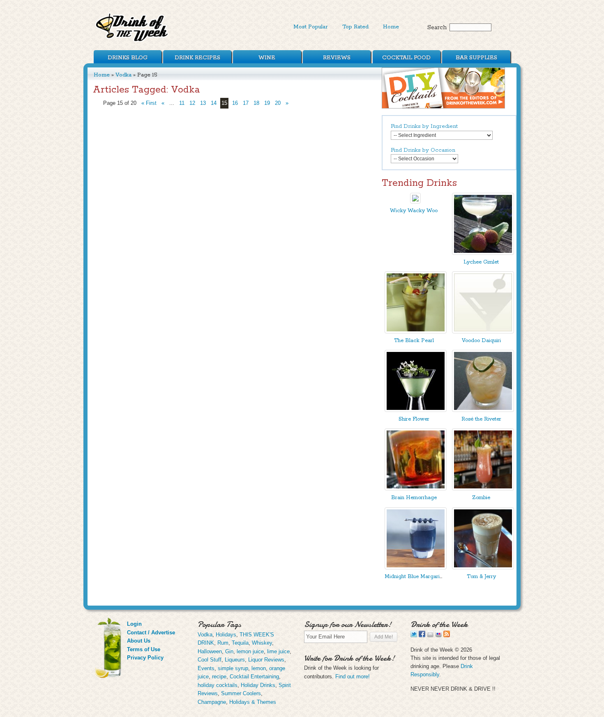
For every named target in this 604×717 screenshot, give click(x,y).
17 (246, 103)
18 (256, 103)
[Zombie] (483, 489)
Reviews (336, 57)
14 (214, 103)
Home (391, 26)
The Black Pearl (414, 340)
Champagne (212, 702)
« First (149, 103)
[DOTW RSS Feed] (446, 635)
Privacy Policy (145, 658)
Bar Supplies (476, 57)
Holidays (226, 634)
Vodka (123, 75)
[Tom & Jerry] (483, 567)
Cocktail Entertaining (254, 676)
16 (235, 103)
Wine (266, 57)
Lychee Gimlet (481, 262)
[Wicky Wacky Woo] (415, 202)
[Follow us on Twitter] (413, 635)
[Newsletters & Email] (430, 635)
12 (192, 103)
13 (203, 103)
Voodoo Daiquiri (481, 340)
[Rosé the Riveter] (483, 410)
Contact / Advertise (151, 632)
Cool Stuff (209, 660)
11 (181, 103)
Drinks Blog (128, 57)
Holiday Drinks (258, 685)
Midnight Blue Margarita (414, 576)
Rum (222, 643)
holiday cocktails (217, 685)
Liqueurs (235, 660)
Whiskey (262, 643)
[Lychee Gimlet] (483, 253)
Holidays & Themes (252, 702)
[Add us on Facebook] (422, 635)
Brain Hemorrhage (414, 497)
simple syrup (233, 668)
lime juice (278, 651)
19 (267, 103)
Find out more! (352, 676)
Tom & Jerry (481, 576)
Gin (229, 651)
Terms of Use (143, 649)
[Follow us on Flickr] (438, 635)
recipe (219, 676)
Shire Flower (414, 419)
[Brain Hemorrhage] (416, 489)
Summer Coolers (241, 693)
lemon (258, 668)
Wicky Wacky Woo (414, 210)
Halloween (210, 651)
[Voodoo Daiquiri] (483, 331)
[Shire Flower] (416, 410)
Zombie (481, 497)
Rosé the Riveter (481, 419)
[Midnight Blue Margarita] (416, 567)
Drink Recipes (197, 57)
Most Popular (310, 26)
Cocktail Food (406, 57)
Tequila (240, 643)
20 (278, 103)
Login (134, 624)
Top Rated (355, 26)
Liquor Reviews (266, 660)
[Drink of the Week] (132, 41)
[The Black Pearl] (416, 331)
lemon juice (250, 651)
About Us (138, 641)
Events (206, 668)
